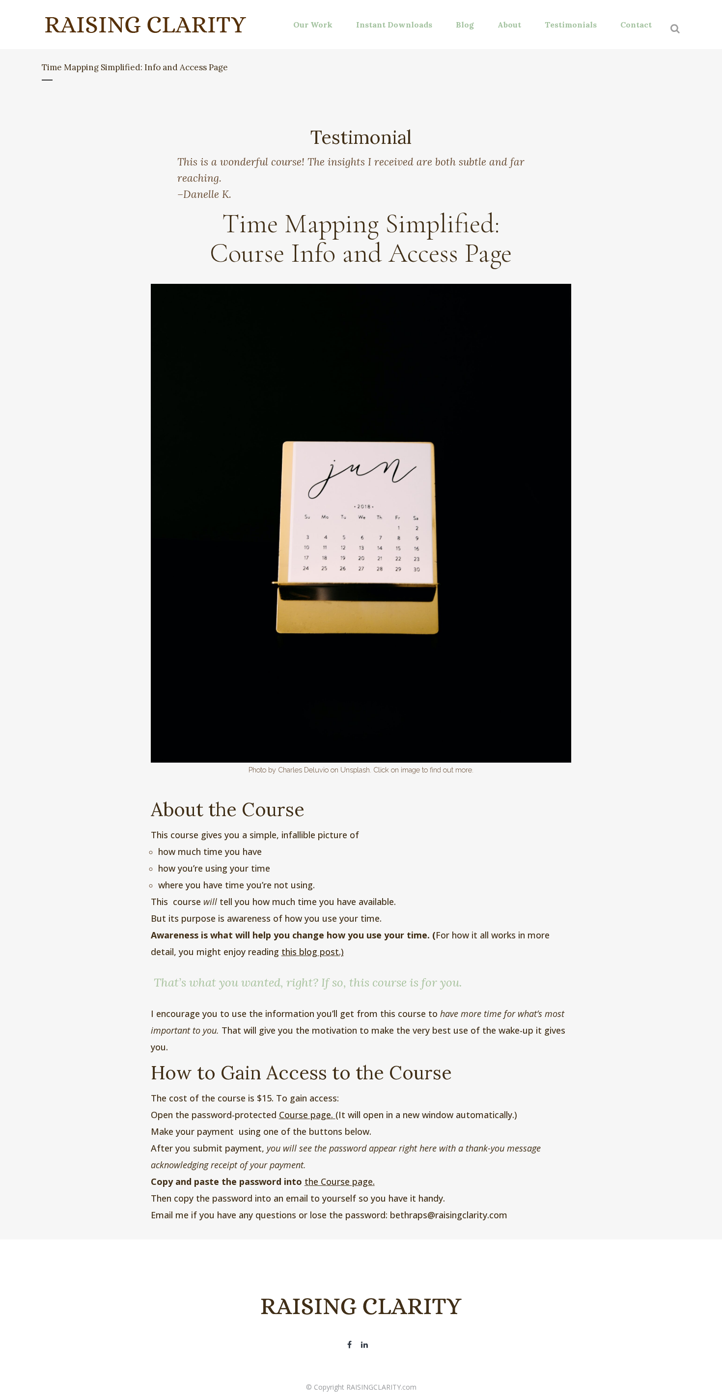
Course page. (306, 1115)
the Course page (339, 1181)
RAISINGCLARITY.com (381, 1387)
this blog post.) (312, 952)
